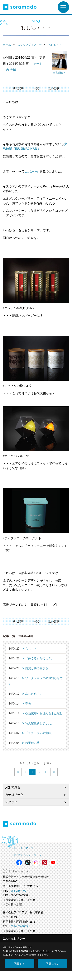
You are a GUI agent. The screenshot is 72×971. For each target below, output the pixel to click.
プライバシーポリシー (30, 854)
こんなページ (32, 171)
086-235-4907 (19, 890)
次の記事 (53, 88)
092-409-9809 (19, 926)
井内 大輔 (9, 70)
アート (37, 63)
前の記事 (18, 88)
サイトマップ (25, 848)
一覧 (36, 88)
